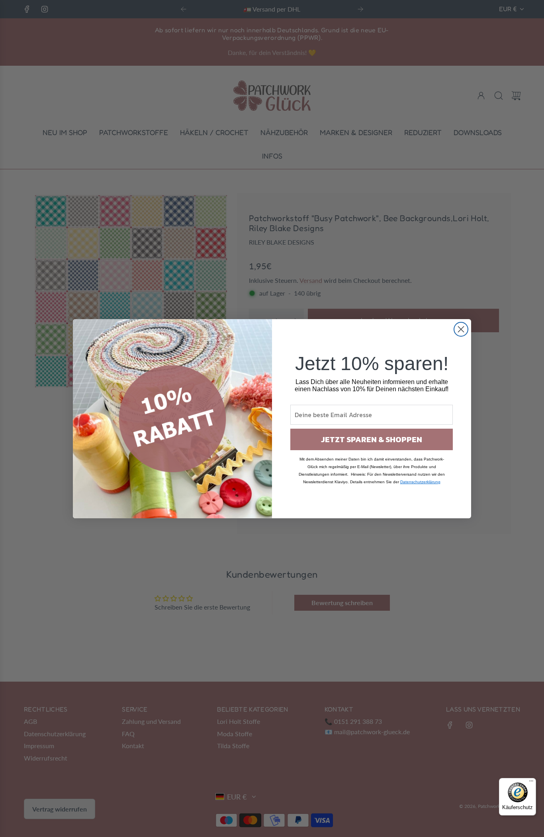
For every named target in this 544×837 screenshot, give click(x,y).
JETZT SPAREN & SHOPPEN (371, 439)
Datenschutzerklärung (420, 482)
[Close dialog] (461, 329)
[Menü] (531, 783)
